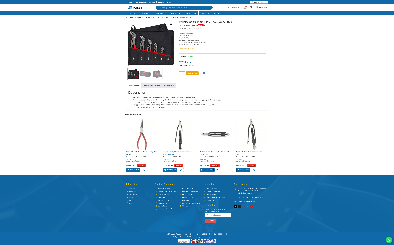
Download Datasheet (186, 49)
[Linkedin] (247, 206)
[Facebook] (243, 206)
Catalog (129, 2)
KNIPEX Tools (189, 26)
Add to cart (192, 73)
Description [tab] (134, 85)
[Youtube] (251, 206)
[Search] (210, 8)
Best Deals (205, 13)
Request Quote (263, 7)
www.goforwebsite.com (213, 237)
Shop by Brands (190, 13)
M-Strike (217, 13)
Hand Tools (131, 13)
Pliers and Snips (148, 17)
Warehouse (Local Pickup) (145, 2)
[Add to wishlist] (204, 73)
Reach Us (170, 2)
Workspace (159, 13)
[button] (171, 24)
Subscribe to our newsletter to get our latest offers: (216, 210)
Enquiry (161, 2)
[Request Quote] (257, 7)
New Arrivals (175, 13)
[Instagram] (239, 206)
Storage (145, 13)
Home (128, 17)
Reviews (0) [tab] (169, 85)
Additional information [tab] (151, 85)
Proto (134, 165)
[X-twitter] (235, 206)
